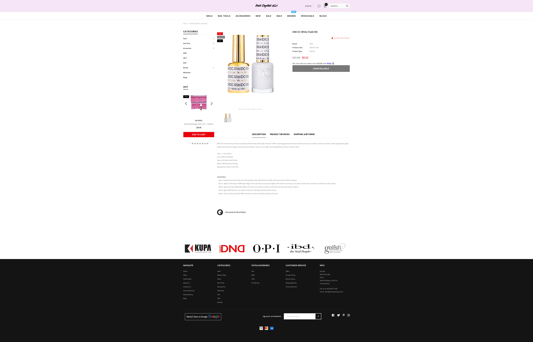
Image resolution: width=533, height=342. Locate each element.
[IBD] (301, 248)
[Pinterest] (344, 315)
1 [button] (190, 143)
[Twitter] (338, 315)
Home (185, 23)
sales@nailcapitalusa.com (334, 292)
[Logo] (266, 5)
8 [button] (207, 143)
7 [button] (205, 143)
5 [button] (200, 143)
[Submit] (318, 316)
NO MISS (199, 120)
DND (311, 44)
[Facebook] (333, 315)
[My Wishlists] (318, 6)
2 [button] (192, 143)
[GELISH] (335, 248)
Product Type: (297, 51)
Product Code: (297, 47)
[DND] (232, 248)
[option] (198, 115)
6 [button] (202, 143)
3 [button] (195, 143)
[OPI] (266, 248)
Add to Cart (198, 134)
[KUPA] (198, 248)
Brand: (294, 44)
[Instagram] (348, 315)
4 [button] (197, 143)
